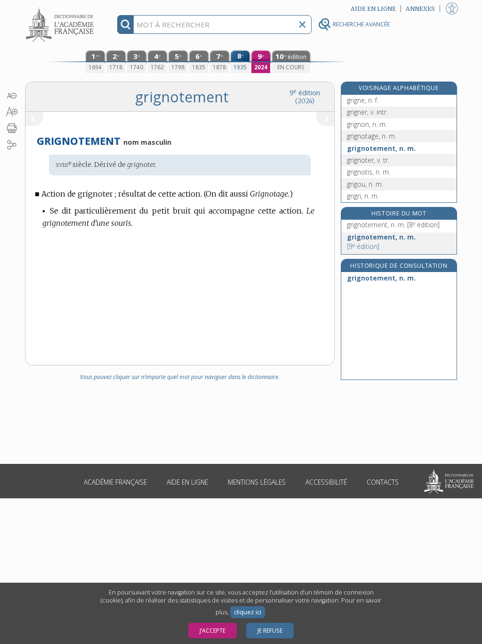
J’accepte (212, 631)
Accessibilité (326, 482)
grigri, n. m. (363, 195)
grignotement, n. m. (381, 148)
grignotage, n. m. (371, 136)
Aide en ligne (187, 482)
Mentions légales (257, 482)
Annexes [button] (420, 8)
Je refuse (269, 631)
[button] (11, 95)
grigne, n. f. (362, 100)
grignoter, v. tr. (368, 160)
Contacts (383, 482)
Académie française (115, 482)
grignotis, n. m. (368, 171)
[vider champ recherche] (302, 24)
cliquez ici (247, 612)
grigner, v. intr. (367, 111)
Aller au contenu (61, 8)
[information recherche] (125, 24)
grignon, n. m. (367, 124)
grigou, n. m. (365, 184)
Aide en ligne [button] (373, 8)
